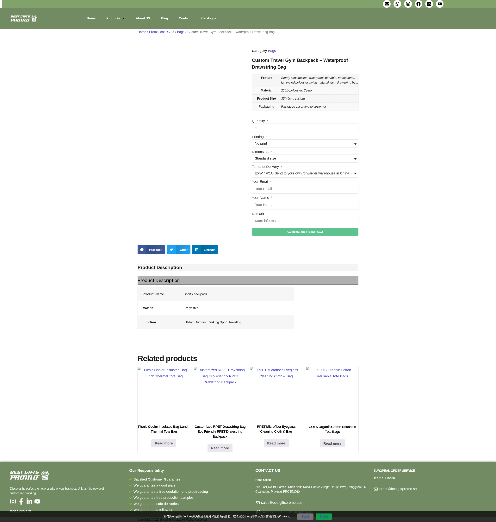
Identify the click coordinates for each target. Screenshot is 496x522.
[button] (151, 249)
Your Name (261, 198)
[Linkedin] (429, 4)
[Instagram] (408, 4)
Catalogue (208, 18)
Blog (164, 18)
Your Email (261, 182)
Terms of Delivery (266, 167)
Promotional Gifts (161, 32)
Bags (180, 32)
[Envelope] (387, 4)
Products (113, 18)
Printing (258, 137)
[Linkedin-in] (29, 501)
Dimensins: (261, 152)
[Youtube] (440, 4)
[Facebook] (419, 4)
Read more (164, 443)
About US (143, 18)
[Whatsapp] (397, 4)
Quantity (259, 121)
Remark (258, 214)
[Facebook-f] (21, 501)
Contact (184, 18)
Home (91, 18)
